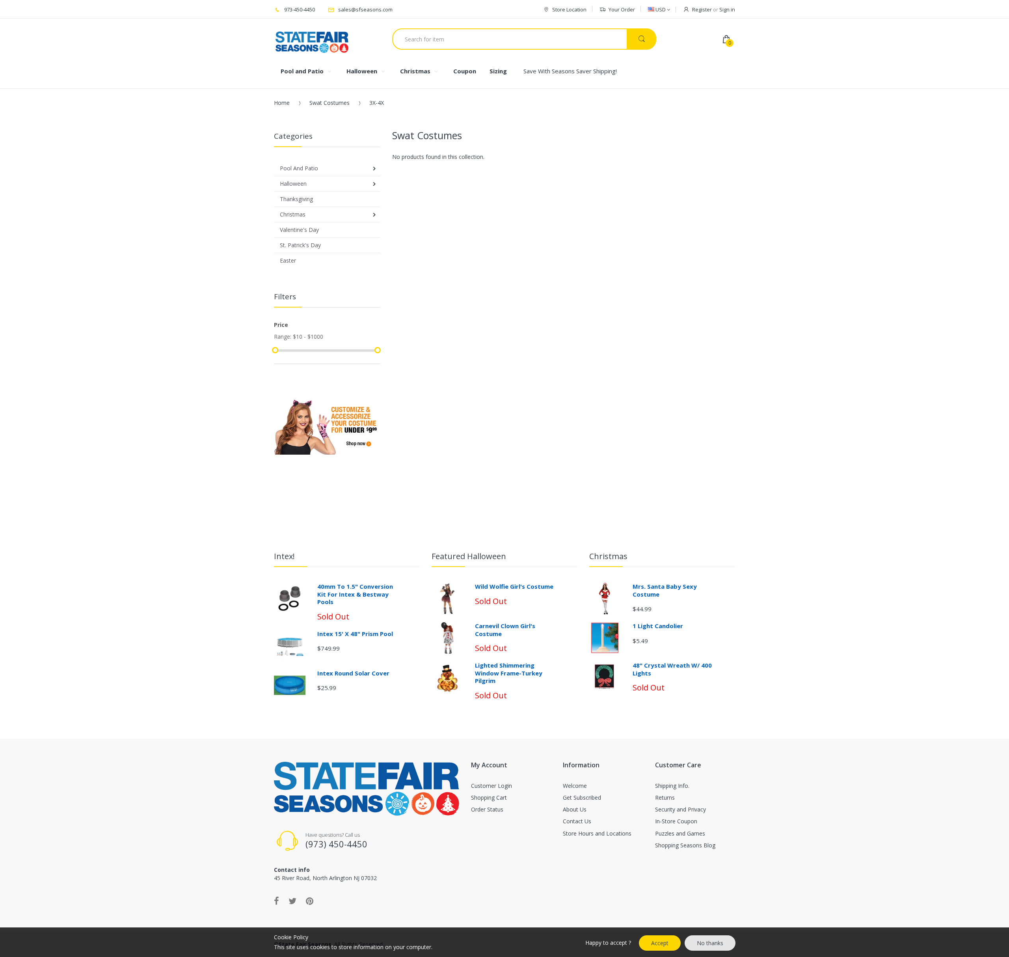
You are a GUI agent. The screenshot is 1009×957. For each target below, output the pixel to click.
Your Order (622, 9)
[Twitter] (292, 900)
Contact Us (577, 821)
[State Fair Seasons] (312, 39)
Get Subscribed (582, 797)
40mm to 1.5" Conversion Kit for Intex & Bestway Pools (355, 594)
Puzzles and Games (680, 833)
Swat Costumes (329, 102)
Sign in (727, 9)
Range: (282, 336)
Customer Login (491, 785)
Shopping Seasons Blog (685, 845)
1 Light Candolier (658, 626)
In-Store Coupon (676, 821)
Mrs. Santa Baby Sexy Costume (665, 590)
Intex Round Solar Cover (353, 673)
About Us (574, 809)
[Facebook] (276, 900)
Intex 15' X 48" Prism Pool (355, 634)
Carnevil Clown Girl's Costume (505, 630)
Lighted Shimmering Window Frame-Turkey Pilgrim (508, 673)
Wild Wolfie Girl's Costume (514, 586)
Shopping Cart (489, 797)
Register (702, 9)
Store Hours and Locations (597, 833)
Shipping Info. (672, 785)
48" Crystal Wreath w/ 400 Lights (672, 669)
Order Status (487, 809)
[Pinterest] (309, 900)
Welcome (575, 785)
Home (282, 102)
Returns (665, 797)
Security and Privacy (680, 809)
